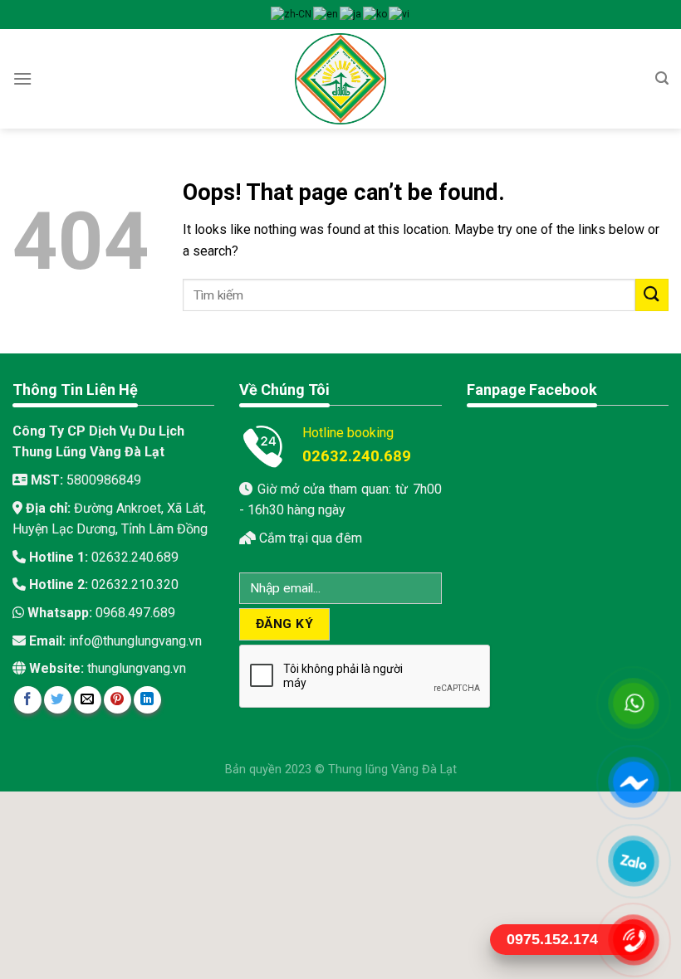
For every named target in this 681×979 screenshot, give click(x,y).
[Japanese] (351, 14)
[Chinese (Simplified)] (292, 14)
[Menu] (22, 78)
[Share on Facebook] (28, 700)
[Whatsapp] (633, 703)
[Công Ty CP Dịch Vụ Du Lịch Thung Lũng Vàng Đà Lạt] (340, 79)
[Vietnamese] (400, 14)
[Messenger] (633, 781)
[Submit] (652, 295)
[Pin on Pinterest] (117, 700)
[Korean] (376, 14)
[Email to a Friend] (87, 700)
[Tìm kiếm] (662, 78)
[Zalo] (633, 860)
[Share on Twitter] (57, 700)
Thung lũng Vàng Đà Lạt (392, 769)
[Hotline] (633, 939)
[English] (326, 14)
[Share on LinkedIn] (147, 700)
